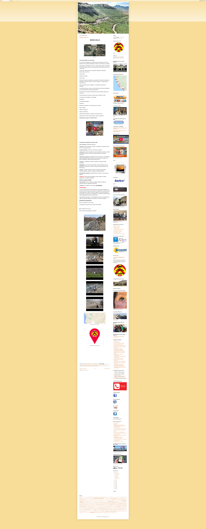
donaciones (90, 501)
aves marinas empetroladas (86, 498)
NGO (126, 506)
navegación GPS (117, 506)
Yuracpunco (112, 512)
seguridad (95, 510)
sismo (103, 510)
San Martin (123, 509)
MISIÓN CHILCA (83, 37)
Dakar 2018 (94, 500)
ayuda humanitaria (99, 498)
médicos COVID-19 (108, 505)
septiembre (116, 474)
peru (118, 507)
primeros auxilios (104, 508)
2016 (115, 487)
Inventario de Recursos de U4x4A (119, 229)
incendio (92, 504)
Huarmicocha (106, 503)
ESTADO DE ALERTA (117, 342)
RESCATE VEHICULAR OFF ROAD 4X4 (120, 345)
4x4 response (91, 497)
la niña (103, 504)
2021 (115, 481)
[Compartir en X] (101, 363)
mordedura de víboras (99, 506)
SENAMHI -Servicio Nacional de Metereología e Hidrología (118, 437)
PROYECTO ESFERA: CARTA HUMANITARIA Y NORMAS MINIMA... (119, 365)
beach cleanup (120, 498)
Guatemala (122, 502)
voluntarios (92, 512)
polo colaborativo (85, 508)
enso (122, 501)
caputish (87, 499)
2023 (115, 472)
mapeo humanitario (100, 505)
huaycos (114, 503)
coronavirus (87, 500)
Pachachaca (110, 507)
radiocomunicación (88, 509)
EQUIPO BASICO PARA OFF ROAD (119, 343)
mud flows (107, 506)
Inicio (95, 368)
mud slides (110, 506)
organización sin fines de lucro (103, 507)
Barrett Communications (114, 498)
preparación (92, 508)
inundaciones (100, 504)
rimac (117, 509)
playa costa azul (123, 507)
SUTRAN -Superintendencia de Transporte (120, 439)
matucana (104, 505)
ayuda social (105, 498)
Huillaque (117, 503)
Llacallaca (125, 504)
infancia (95, 504)
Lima (113, 504)
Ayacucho (91, 498)
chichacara (95, 499)
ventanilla (80, 512)
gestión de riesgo (114, 502)
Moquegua (95, 506)
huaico (103, 503)
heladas (84, 503)
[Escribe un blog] (100, 363)
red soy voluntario (93, 509)
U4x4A (96, 511)
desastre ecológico (116, 500)
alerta (104, 497)
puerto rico (112, 508)
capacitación (84, 499)
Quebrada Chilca (121, 508)
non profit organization (82, 507)
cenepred (93, 499)
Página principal (116, 341)
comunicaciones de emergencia (117, 499)
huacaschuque (100, 503)
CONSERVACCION (124, 499)
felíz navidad (93, 502)
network (122, 506)
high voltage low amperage (88, 503)
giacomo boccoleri (118, 502)
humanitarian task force (88, 504)
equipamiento (81, 502)
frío (106, 502)
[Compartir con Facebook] (102, 363)
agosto (116, 475)
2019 (115, 483)
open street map (97, 507)
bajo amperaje (109, 498)
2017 (115, 486)
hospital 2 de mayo (94, 503)
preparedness (95, 508)
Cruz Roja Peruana (117, 427)
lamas (109, 504)
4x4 (88, 497)
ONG (93, 507)
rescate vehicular (103, 509)
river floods (120, 509)
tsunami (94, 511)
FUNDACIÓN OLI (109, 502)
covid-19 (91, 500)
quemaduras (125, 508)
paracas (116, 507)
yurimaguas (115, 512)
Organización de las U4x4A (118, 231)
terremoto (80, 511)
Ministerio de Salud (117, 434)
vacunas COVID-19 (124, 511)
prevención (99, 508)
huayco (112, 503)
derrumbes (104, 500)
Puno (117, 508)
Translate (120, 38)
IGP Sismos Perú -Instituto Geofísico (119, 432)
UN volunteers (99, 511)
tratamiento (88, 511)
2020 (115, 482)
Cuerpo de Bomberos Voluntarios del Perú (120, 428)
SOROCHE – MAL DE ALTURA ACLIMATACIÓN (118, 355)
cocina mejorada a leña (103, 499)
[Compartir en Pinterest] (103, 363)
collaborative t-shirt (109, 499)
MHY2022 (118, 505)
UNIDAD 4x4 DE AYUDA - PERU (102, 5)
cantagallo (80, 499)
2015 (115, 488)
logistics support (87, 505)
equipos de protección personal (87, 502)
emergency (115, 501)
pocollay (82, 508)
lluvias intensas (83, 505)
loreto (90, 505)
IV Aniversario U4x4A (117, 374)
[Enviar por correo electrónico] (99, 363)
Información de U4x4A (117, 232)
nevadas (124, 506)
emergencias (110, 501)
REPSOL (98, 509)
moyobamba (104, 506)
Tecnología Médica (117, 440)
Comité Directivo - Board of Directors (119, 233)
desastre (107, 500)
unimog (117, 511)
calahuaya (125, 498)
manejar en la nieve (95, 505)
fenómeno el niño (98, 502)
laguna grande (106, 504)
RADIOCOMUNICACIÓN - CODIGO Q (119, 351)
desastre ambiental (110, 500)
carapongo (90, 499)
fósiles (102, 502)
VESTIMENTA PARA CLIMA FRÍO (119, 358)
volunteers (97, 512)
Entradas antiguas (107, 368)
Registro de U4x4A (117, 227)
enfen (118, 501)
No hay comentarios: (95, 363)
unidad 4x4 (103, 511)
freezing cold (104, 502)
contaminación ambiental (82, 500)
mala (92, 505)
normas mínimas (87, 507)
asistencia (80, 498)
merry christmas (113, 505)
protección (109, 508)
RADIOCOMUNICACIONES (118, 348)
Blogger (108, 516)
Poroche (89, 508)
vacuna (120, 511)
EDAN (100, 501)
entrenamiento (125, 501)
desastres (120, 500)
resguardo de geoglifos (110, 509)
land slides (111, 504)
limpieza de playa (117, 504)
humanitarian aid (120, 503)
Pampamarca (113, 507)
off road (91, 507)
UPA (118, 511)
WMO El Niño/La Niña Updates (118, 441)
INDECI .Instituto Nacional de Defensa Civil (120, 433)
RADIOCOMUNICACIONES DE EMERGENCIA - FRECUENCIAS (118, 350)
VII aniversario (84, 512)
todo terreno (84, 511)
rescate (100, 509)
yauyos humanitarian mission (105, 512)
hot (97, 503)
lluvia (80, 505)
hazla (124, 502)
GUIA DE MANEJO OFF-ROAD (118, 344)
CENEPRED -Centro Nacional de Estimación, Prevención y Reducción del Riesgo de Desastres (120, 426)
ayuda (93, 498)
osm (107, 507)
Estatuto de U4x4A (116, 228)
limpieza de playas (121, 504)
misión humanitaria (122, 505)
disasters (87, 501)
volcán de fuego (88, 512)
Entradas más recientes (83, 368)
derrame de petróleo (99, 500)
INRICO (97, 504)
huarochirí (109, 503)
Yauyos (100, 512)
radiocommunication (81, 509)
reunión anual (115, 509)
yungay (110, 512)
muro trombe (113, 506)
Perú (120, 507)
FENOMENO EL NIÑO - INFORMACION (120, 361)
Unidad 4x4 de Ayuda (110, 511)
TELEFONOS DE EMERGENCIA (118, 364)
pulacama (115, 508)
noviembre (116, 473)
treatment (91, 511)
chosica (98, 499)
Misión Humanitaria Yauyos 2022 (90, 506)
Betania (123, 498)
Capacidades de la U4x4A (118, 230)
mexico (116, 505)
